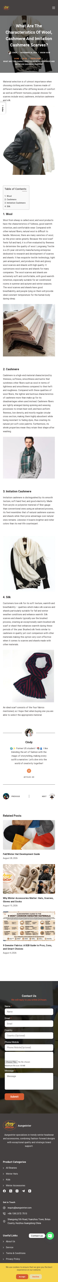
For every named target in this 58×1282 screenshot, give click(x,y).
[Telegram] (23, 1191)
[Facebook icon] (29, 771)
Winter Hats (12, 1173)
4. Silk (7, 206)
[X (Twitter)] (10, 1191)
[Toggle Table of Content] (23, 191)
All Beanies (11, 1167)
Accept (22, 1277)
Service (9, 1247)
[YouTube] (29, 1191)
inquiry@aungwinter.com (20, 1207)
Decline (35, 1277)
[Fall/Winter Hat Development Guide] (29, 835)
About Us (10, 1241)
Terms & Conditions (15, 1253)
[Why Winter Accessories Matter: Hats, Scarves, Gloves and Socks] (29, 879)
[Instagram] (17, 1191)
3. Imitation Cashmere (15, 203)
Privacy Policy (13, 1259)
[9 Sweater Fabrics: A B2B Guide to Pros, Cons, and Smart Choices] (29, 926)
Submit (14, 1096)
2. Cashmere (10, 199)
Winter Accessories (15, 1185)
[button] (2, 108)
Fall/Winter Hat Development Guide (21, 854)
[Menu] (53, 7)
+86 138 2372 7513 (17, 1213)
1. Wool (8, 196)
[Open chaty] (50, 1236)
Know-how (45, 53)
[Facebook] (4, 1191)
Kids (8, 1179)
